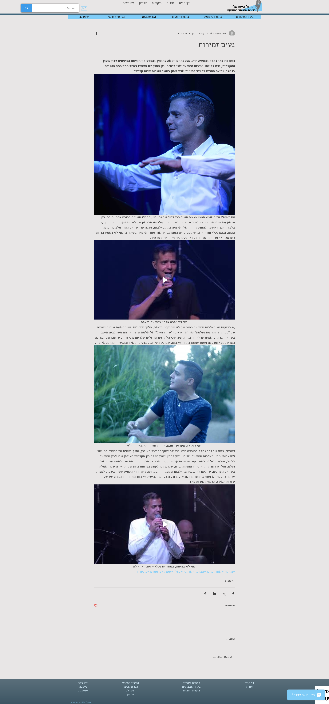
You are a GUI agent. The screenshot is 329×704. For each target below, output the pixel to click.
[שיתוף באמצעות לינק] (205, 593)
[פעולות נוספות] (96, 33)
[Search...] (26, 8)
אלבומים (229, 581)
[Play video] (164, 280)
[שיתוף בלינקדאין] (214, 593)
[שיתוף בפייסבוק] (233, 593)
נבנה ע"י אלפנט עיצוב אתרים (81, 702)
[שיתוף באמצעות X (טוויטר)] (224, 593)
